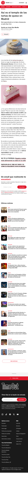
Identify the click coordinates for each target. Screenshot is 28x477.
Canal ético (4, 436)
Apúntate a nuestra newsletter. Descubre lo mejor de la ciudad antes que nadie (13, 183)
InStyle (17, 431)
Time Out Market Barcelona (5, 451)
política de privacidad (8, 192)
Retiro (5, 81)
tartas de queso (17, 60)
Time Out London (6, 454)
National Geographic (20, 433)
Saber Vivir (18, 444)
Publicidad (4, 426)
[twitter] (14, 414)
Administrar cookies (6, 438)
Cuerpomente (19, 438)
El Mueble (18, 428)
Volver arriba (15, 378)
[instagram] (2, 414)
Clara (17, 436)
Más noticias (14, 361)
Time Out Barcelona (6, 447)
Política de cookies (6, 433)
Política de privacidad (6, 431)
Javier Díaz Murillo (13, 27)
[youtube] (17, 414)
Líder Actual (19, 441)
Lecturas (18, 423)
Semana (18, 426)
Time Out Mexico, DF (6, 462)
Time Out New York (6, 457)
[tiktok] (6, 414)
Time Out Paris (5, 459)
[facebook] (10, 414)
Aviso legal (4, 428)
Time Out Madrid (5, 445)
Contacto (4, 423)
